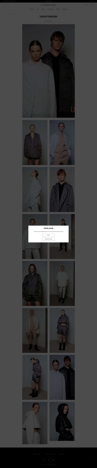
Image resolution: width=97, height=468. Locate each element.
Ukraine (48, 235)
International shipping (48, 239)
